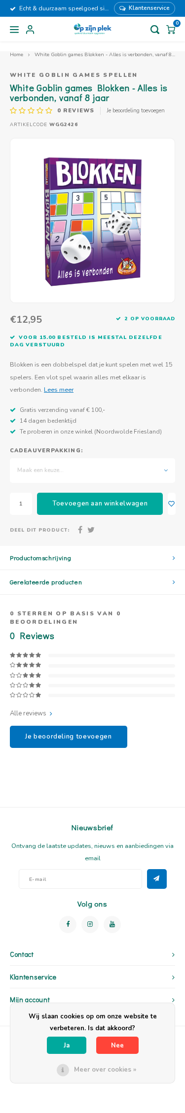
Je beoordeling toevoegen (136, 110)
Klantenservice (149, 8)
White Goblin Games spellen (74, 75)
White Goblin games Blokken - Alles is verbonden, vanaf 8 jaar (108, 54)
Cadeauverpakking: (46, 450)
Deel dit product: (40, 530)
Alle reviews (28, 713)
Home (16, 54)
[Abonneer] (157, 879)
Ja (67, 1045)
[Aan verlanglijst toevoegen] (172, 504)
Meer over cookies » (105, 1069)
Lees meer (59, 389)
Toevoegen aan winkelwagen (100, 503)
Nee (117, 1045)
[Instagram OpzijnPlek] (90, 924)
